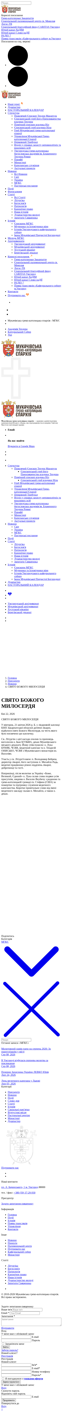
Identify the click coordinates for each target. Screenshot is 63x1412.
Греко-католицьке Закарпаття (17, 18)
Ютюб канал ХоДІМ (12, 29)
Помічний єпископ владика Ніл (31, 124)
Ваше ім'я (6, 1309)
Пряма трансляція (17, 1223)
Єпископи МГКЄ (23, 223)
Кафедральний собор (19, 1251)
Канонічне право (23, 209)
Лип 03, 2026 (8, 1083)
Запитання (8, 1316)
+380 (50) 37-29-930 (24, 1192)
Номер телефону (41, 1371)
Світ (16, 177)
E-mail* (36, 1368)
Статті (11, 194)
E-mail (35, 1337)
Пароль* (36, 1375)
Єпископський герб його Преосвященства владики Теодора (39, 473)
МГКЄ (17, 182)
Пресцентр (14, 1092)
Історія (11, 220)
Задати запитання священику (28, 302)
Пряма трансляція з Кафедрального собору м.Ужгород (31, 38)
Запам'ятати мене (14, 1343)
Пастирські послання (25, 185)
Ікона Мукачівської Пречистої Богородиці (37, 235)
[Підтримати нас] (10, 595)
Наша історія (21, 212)
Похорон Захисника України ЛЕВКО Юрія (25, 1072)
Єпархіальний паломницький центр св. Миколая (28, 21)
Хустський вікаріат (24, 249)
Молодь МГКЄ (16, 238)
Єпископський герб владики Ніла (32, 127)
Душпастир (14, 107)
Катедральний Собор (19, 332)
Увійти (6, 1347)
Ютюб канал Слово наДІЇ (15, 32)
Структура (13, 113)
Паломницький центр (20, 1246)
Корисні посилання (19, 256)
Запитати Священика (26, 217)
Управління (14, 1226)
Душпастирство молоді (27, 214)
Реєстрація (7, 1356)
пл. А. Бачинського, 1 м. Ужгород (19, 1187)
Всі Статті (19, 197)
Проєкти (12, 1243)
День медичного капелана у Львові (20, 1080)
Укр (10, 334)
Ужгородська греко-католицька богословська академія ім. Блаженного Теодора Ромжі (35, 153)
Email (5, 1313)
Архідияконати (16, 241)
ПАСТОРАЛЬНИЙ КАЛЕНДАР (26, 110)
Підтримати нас (17, 295)
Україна (18, 180)
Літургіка (19, 200)
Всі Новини (20, 174)
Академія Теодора (17, 329)
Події (11, 188)
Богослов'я (20, 203)
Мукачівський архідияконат (29, 246)
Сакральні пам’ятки (19, 1109)
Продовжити (9, 1400)
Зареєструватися (11, 1382)
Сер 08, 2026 (8, 1054)
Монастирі (20, 162)
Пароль (36, 1340)
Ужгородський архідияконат (29, 244)
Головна (12, 1214)
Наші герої (14, 104)
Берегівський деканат (26, 252)
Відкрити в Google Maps (21, 446)
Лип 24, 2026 (8, 1075)
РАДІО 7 (6, 35)
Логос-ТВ (6, 24)
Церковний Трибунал (26, 142)
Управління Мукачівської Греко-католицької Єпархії (32, 138)
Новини (12, 171)
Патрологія (20, 206)
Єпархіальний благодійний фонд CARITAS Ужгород (30, 27)
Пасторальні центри (19, 1115)
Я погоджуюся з (24, 1378)
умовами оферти (33, 1378)
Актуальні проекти (24, 168)
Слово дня (13, 1100)
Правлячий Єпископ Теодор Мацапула (35, 115)
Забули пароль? (9, 1350)
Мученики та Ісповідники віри (31, 226)
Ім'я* (34, 1364)
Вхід (3, 1387)
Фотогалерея (15, 191)
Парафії (18, 159)
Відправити (7, 1328)
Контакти (13, 291)
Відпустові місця (17, 1112)
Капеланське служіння (26, 165)
